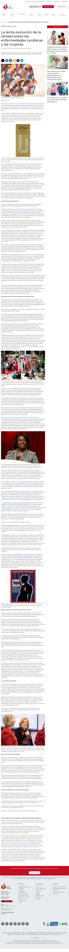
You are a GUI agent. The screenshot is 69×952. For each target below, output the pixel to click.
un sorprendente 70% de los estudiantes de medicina (16, 502)
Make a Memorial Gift (40, 888)
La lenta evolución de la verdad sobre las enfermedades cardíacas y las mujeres (28, 22)
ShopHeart (38, 897)
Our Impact (21, 889)
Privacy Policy (10, 932)
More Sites (55, 893)
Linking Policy (10, 934)
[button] (48, 6)
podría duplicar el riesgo (18, 643)
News (6, 22)
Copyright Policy (43, 932)
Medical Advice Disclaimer (20, 932)
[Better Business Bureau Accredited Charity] (47, 923)
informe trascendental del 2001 (11, 264)
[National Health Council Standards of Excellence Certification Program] (44, 923)
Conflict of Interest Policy (61, 932)
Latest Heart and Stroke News (23, 897)
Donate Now (34, 872)
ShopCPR (38, 899)
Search (39, 6)
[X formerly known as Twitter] (11, 923)
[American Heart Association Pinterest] (27, 923)
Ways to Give (38, 890)
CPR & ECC (55, 890)
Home (2, 22)
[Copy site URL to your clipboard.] (18, 60)
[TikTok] (15, 923)
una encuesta (25, 494)
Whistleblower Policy (19, 934)
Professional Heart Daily (58, 892)
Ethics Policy (51, 932)
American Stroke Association (59, 888)
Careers (20, 901)
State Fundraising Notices (56, 934)
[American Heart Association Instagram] (7, 923)
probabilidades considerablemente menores (26, 556)
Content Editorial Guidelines (31, 934)
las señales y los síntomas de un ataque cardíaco (20, 485)
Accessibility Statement (32, 932)
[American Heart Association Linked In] (23, 923)
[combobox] (33, 6)
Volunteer (38, 893)
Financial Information (23, 893)
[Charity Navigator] (54, 923)
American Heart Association (59, 886)
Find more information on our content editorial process (43, 878)
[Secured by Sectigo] (63, 923)
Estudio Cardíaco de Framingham (27, 209)
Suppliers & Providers (44, 934)
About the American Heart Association (24, 887)
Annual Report (21, 891)
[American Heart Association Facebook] (3, 923)
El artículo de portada (6, 604)
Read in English (5, 100)
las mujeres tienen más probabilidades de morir (16, 530)
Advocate (38, 892)
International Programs (23, 895)
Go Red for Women (40, 895)
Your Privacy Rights (34, 937)
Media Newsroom (22, 900)
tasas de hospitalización (9, 525)
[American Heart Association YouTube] (19, 923)
